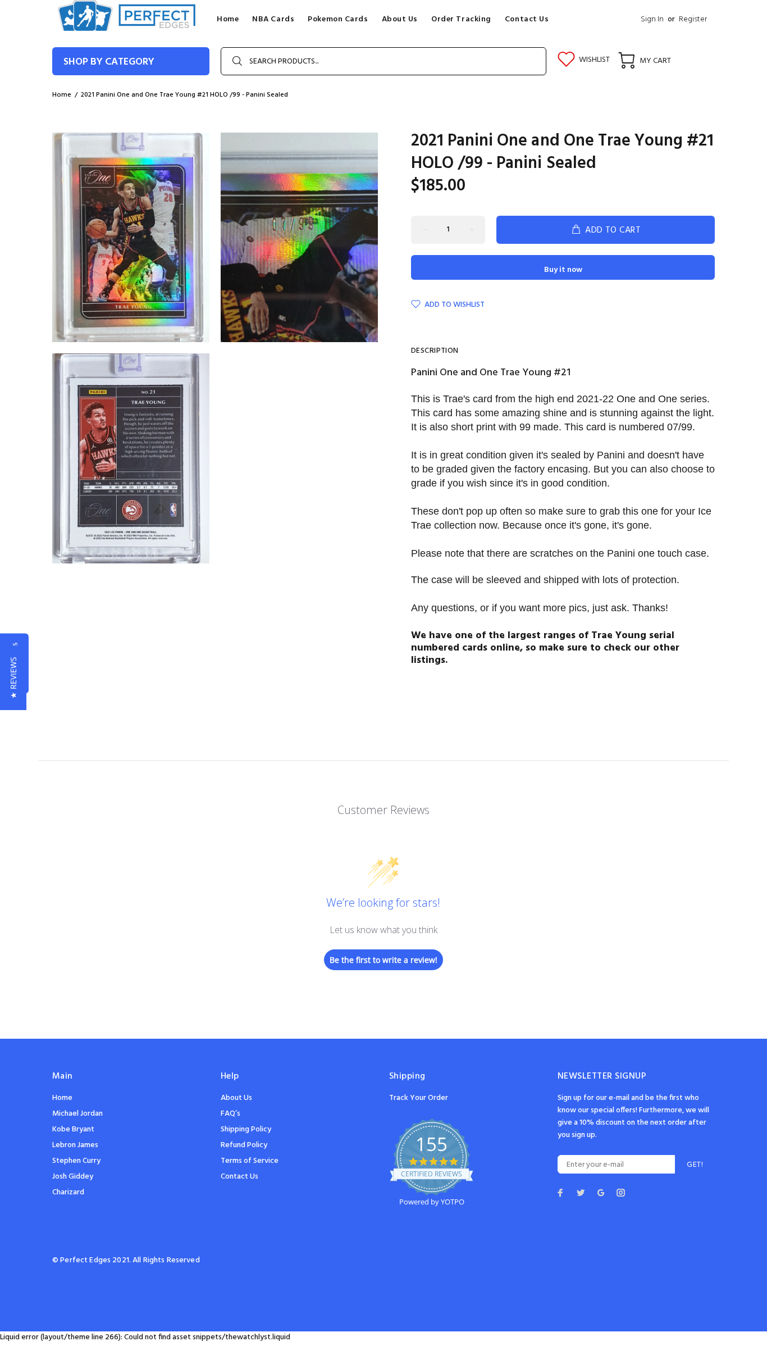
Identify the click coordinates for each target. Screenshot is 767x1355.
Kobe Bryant (73, 1129)
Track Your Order (418, 1098)
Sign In (652, 19)
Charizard (68, 1192)
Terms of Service (250, 1160)
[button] (13, 677)
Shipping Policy (246, 1129)
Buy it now (563, 269)
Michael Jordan (77, 1113)
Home (62, 1098)
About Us (236, 1098)
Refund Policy (244, 1145)
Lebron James (75, 1145)
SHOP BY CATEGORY (108, 62)
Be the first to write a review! (383, 959)
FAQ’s (230, 1113)
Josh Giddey (72, 1176)
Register (693, 19)
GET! (695, 1164)
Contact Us (239, 1176)
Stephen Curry (76, 1160)
